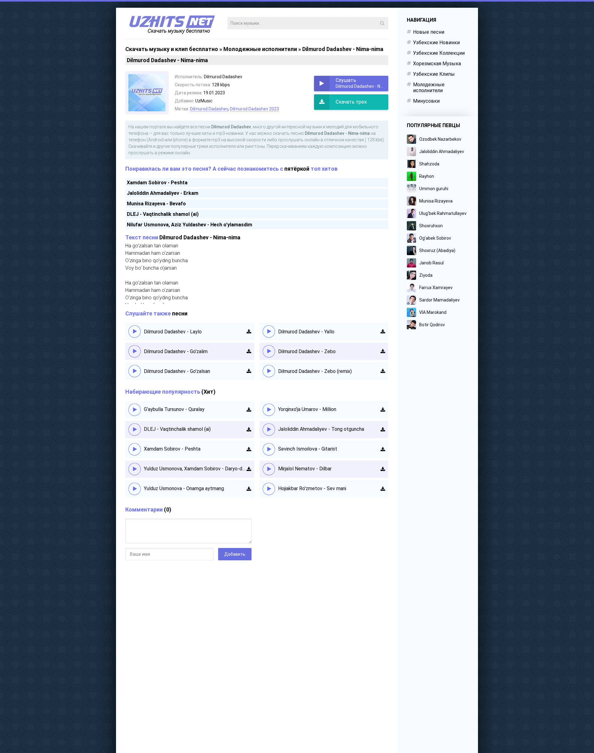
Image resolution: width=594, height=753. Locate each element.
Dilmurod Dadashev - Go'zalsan (177, 371)
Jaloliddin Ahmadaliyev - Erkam (162, 193)
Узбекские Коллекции (439, 53)
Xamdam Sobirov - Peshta (157, 183)
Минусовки (426, 101)
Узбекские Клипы (434, 74)
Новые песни (428, 32)
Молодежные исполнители (260, 49)
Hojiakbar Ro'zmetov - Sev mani (312, 488)
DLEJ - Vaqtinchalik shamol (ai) (163, 214)
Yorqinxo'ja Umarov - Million (307, 409)
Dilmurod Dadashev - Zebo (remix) (315, 371)
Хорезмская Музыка (437, 63)
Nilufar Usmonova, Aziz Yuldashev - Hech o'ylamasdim (189, 225)
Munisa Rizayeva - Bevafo (156, 204)
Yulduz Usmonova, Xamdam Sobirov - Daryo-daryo (195, 469)
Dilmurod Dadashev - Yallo (306, 332)
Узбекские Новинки (436, 42)
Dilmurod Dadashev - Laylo (173, 332)
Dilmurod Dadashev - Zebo (307, 351)
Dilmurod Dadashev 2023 (254, 108)
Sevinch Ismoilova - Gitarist (307, 449)
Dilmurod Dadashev (209, 108)
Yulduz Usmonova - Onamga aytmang (184, 488)
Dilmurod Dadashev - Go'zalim (176, 351)
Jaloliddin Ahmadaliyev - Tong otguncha (321, 429)
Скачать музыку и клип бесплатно (171, 49)
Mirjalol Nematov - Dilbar (305, 469)
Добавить (234, 554)
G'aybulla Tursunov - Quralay (174, 409)
